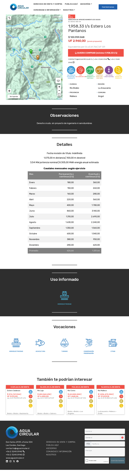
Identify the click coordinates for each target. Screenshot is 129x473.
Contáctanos (108, 7)
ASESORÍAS (85, 4)
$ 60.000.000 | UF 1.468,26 (74, 395)
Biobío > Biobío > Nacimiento (17, 413)
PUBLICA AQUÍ (71, 4)
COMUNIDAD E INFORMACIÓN (46, 10)
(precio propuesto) (94, 41)
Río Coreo (71, 390)
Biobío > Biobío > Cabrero (47, 413)
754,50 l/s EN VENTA (80, 387)
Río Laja (40, 390)
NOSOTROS (68, 10)
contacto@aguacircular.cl (17, 448)
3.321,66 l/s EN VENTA (20, 387)
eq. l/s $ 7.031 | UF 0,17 (45, 398)
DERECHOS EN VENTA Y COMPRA (48, 4)
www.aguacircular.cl (15, 458)
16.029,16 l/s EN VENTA (110, 387)
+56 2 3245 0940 (100, 59)
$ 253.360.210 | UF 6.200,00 (44, 395)
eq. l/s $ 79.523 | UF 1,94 (77, 398)
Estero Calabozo (13, 390)
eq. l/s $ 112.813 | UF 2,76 (16, 398)
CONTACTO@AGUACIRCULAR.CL (80, 59)
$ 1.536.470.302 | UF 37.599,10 (105, 395)
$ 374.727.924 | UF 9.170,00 (14, 395)
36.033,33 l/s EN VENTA (50, 387)
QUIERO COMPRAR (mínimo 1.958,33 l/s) (97, 53)
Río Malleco (102, 390)
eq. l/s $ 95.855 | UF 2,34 (107, 398)
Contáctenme (117, 461)
